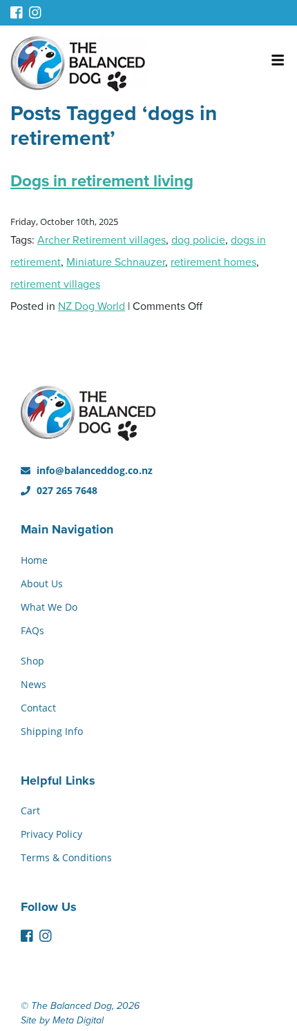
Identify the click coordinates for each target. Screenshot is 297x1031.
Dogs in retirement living (101, 181)
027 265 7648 (65, 490)
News (33, 684)
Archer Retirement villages (101, 240)
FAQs (32, 630)
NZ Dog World (91, 306)
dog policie (198, 240)
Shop (32, 660)
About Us (42, 583)
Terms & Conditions (66, 857)
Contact (38, 707)
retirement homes (213, 262)
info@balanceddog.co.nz (93, 470)
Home (34, 560)
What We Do (49, 606)
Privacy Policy (51, 834)
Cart (30, 810)
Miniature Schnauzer (115, 262)
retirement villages (55, 284)
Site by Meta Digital (62, 1020)
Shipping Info (52, 731)
